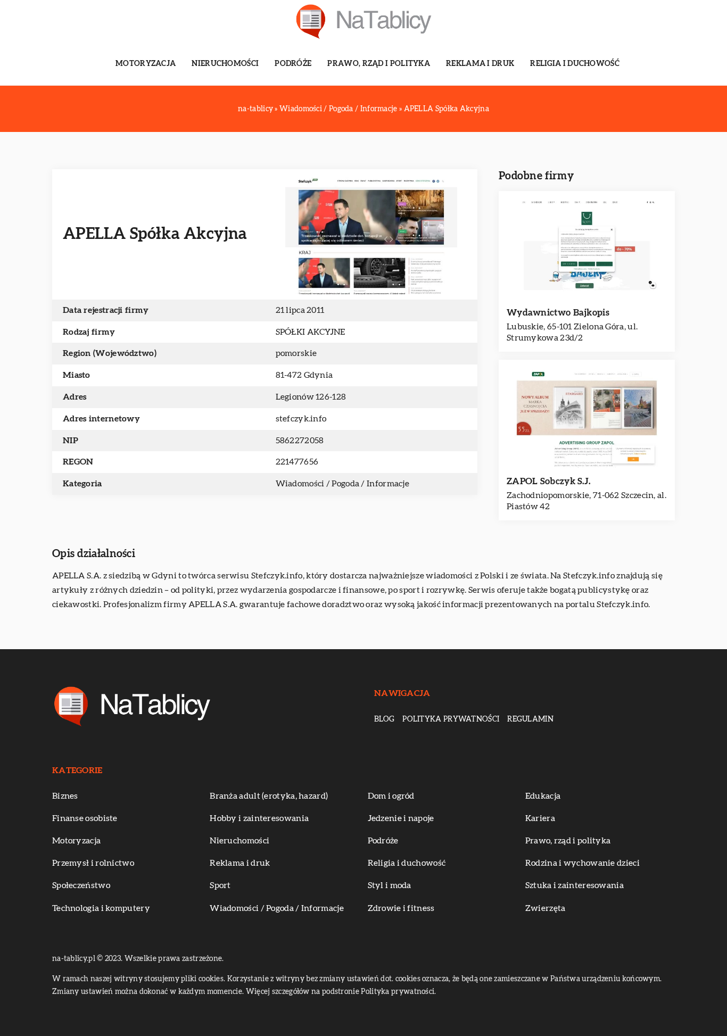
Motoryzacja (145, 64)
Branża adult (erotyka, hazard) (269, 796)
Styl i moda (389, 885)
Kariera (540, 818)
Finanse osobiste (85, 818)
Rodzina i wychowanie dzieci (582, 863)
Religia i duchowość (574, 64)
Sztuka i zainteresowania (574, 885)
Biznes (65, 796)
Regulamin (530, 719)
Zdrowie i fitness (401, 908)
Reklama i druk (480, 64)
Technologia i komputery (101, 908)
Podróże (293, 64)
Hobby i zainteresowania (259, 818)
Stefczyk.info (277, 575)
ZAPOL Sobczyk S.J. (548, 481)
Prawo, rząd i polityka (378, 64)
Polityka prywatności (450, 719)
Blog (384, 719)
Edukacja (542, 796)
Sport (220, 885)
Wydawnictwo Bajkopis (558, 312)
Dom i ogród (391, 796)
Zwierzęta (545, 908)
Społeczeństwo (81, 885)
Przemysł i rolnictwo (93, 863)
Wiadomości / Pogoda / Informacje (343, 483)
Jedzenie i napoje (401, 818)
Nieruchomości (225, 64)
